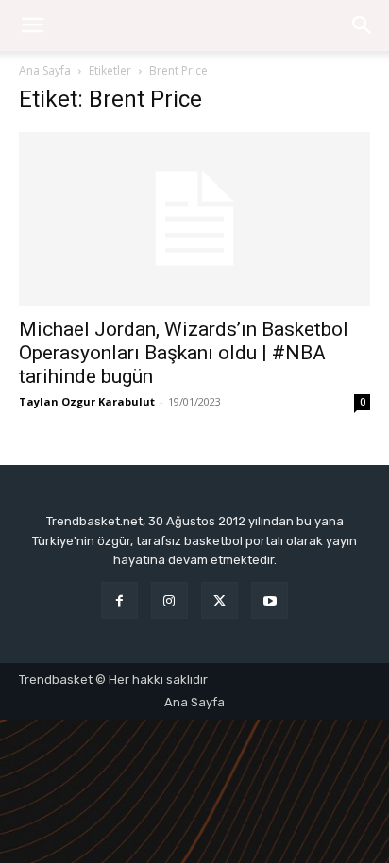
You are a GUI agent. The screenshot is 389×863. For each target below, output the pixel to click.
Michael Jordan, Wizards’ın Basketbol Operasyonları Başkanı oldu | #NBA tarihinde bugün (183, 353)
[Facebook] (119, 600)
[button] (362, 25)
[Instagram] (169, 600)
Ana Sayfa (45, 70)
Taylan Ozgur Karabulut (87, 401)
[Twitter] (219, 600)
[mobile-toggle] (32, 25)
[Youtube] (269, 600)
